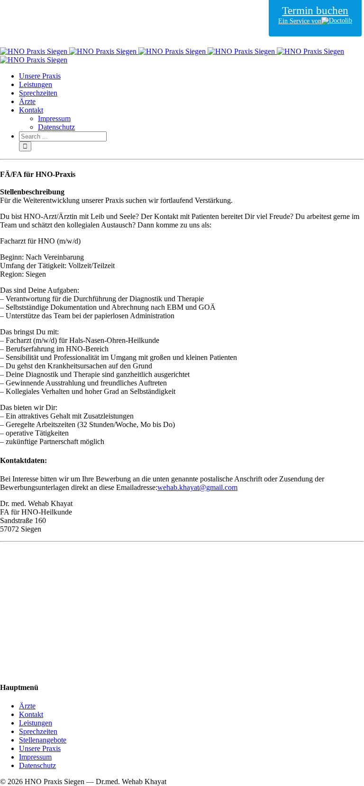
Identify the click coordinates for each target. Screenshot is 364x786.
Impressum (35, 757)
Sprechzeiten (38, 731)
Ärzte (27, 706)
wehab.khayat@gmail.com (197, 487)
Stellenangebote (42, 740)
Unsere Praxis (40, 748)
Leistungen (35, 723)
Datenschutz (37, 765)
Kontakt (31, 714)
